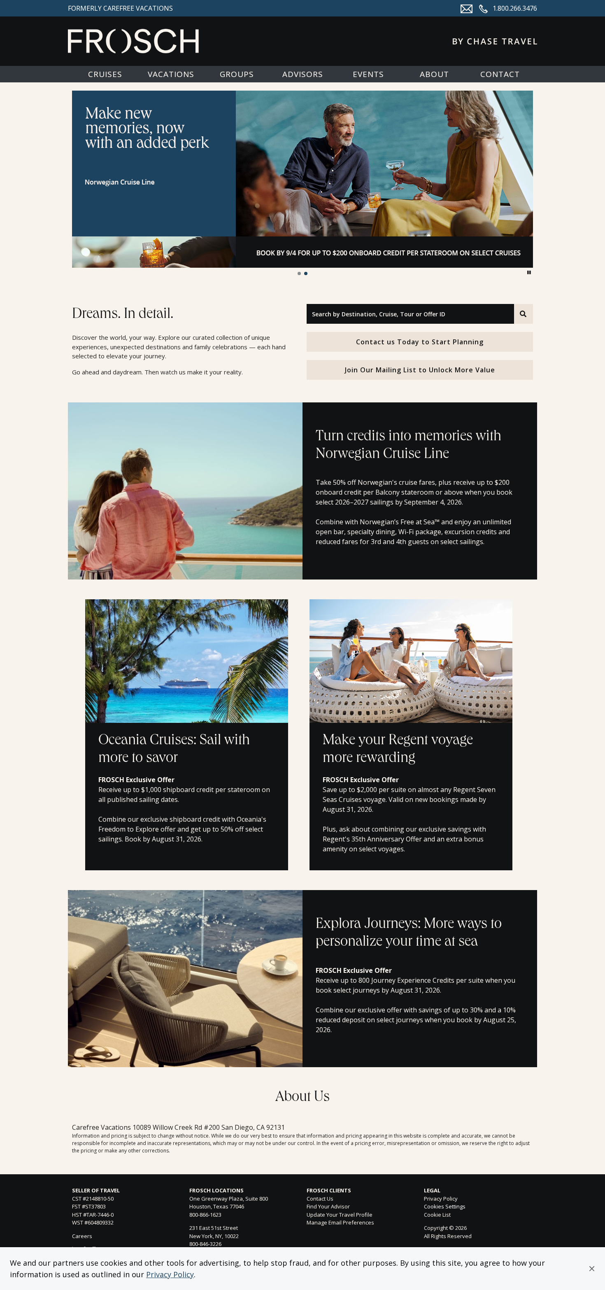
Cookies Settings (444, 1207)
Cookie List (437, 1214)
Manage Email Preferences (340, 1222)
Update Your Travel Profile (339, 1214)
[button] (592, 1268)
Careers (82, 1236)
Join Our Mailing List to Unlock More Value (420, 369)
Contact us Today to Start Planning (420, 341)
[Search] (523, 314)
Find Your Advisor (328, 1206)
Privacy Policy (170, 1274)
